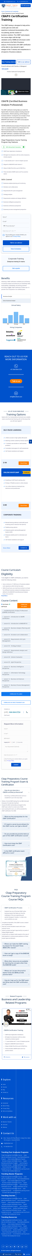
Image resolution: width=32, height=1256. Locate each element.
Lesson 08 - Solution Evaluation (13, 657)
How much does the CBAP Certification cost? (12, 844)
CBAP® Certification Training (12, 1030)
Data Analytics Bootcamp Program (16, 1224)
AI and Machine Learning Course (21, 1212)
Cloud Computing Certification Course (11, 1232)
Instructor (5, 1124)
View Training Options (9, 62)
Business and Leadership (11, 11)
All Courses (26, 5)
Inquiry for (7, 742)
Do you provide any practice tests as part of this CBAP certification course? (16, 835)
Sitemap (5, 1127)
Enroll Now (23, 463)
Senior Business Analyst (9, 300)
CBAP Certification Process (13, 908)
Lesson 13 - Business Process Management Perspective (16, 686)
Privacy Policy (16, 236)
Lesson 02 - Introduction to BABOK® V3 (15, 623)
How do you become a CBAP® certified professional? (13, 791)
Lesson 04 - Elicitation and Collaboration (16, 635)
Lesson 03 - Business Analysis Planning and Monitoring (16, 629)
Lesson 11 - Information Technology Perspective (13, 673)
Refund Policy (6, 1105)
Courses (5, 1087)
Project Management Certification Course (11, 1220)
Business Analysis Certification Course (12, 1226)
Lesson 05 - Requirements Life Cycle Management (13, 640)
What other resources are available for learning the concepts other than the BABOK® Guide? (15, 963)
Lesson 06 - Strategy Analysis (12, 646)
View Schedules (16, 249)
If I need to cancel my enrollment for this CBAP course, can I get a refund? (16, 825)
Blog (4, 1089)
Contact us (23, 548)
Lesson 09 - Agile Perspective (12, 662)
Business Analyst (7, 296)
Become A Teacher (7, 1122)
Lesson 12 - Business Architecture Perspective (13, 680)
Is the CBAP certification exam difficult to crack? (14, 852)
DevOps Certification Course (20, 1230)
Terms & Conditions (7, 1111)
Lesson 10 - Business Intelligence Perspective (13, 667)
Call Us (19, 1254)
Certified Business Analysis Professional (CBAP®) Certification (15, 611)
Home (2, 11)
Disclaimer (5, 1103)
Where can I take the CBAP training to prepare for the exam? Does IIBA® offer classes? (15, 946)
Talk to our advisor (16, 243)
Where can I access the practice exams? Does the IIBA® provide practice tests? (14, 972)
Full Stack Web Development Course (11, 1214)
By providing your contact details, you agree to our (16, 235)
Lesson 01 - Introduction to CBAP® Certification (13, 617)
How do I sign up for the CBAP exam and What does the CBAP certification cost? (16, 982)
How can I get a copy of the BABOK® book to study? (16, 954)
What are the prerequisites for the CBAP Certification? (15, 817)
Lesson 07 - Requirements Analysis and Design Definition (14, 651)
